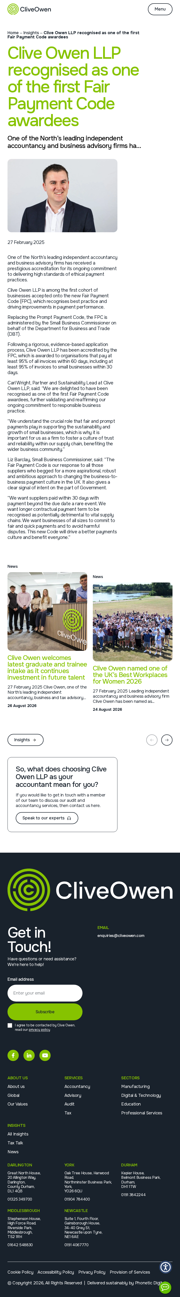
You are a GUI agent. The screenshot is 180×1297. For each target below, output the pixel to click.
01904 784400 (77, 1199)
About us (16, 1086)
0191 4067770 (76, 1245)
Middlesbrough (24, 1210)
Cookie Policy (20, 1272)
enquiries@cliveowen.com (121, 935)
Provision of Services (130, 1272)
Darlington (20, 1165)
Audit (69, 1104)
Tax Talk (15, 1143)
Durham (129, 1165)
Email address (21, 979)
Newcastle (76, 1210)
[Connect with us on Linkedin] (29, 1055)
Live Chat (165, 1287)
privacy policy (39, 1030)
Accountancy (77, 1086)
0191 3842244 (133, 1195)
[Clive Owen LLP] (29, 9)
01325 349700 (20, 1199)
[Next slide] (166, 740)
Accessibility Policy (56, 1272)
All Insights (18, 1134)
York (69, 1165)
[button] (165, 1267)
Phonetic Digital (150, 1283)
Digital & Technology (141, 1095)
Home (13, 32)
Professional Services (141, 1113)
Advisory (72, 1095)
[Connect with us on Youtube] (45, 1055)
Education (131, 1104)
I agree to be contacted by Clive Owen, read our (45, 1027)
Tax (67, 1113)
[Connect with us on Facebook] (13, 1055)
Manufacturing (135, 1086)
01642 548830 (20, 1245)
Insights (31, 32)
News (13, 1151)
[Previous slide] (152, 740)
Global (13, 1095)
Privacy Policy (91, 1272)
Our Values (17, 1104)
